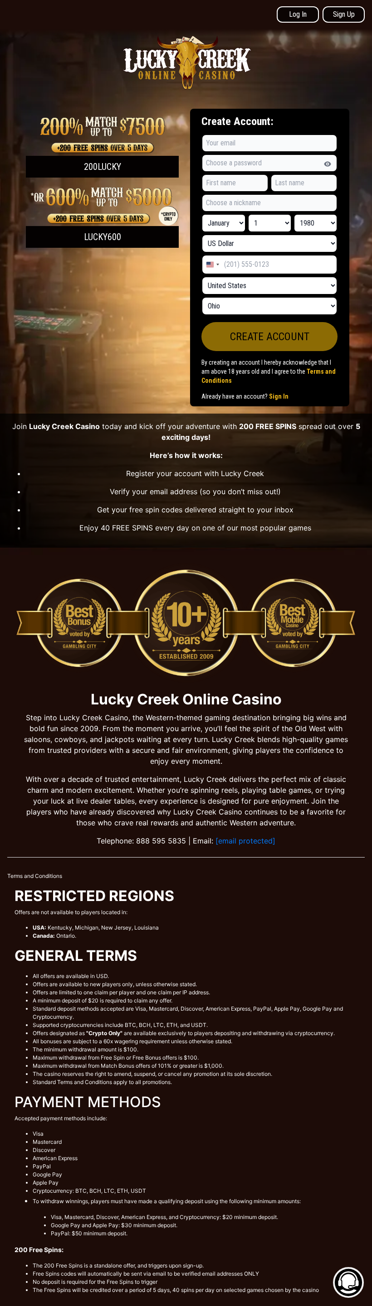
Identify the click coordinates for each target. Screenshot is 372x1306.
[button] (102, 147)
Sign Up (344, 14)
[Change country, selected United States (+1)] (212, 264)
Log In (298, 14)
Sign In (279, 396)
